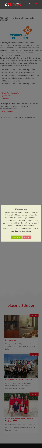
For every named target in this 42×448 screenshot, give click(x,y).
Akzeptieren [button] (16, 237)
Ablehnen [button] (27, 237)
